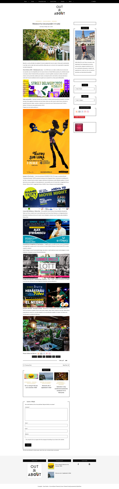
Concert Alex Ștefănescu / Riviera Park (31, 211)
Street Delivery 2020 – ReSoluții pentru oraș (33, 69)
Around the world (42, 1)
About (70, 1)
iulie (53, 356)
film (44, 356)
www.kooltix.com (48, 182)
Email (26, 428)
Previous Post (28, 365)
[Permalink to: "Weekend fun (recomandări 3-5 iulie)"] (46, 44)
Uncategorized (47, 21)
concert (39, 356)
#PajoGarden (53, 308)
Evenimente (39, 21)
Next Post (65, 365)
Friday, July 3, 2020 (49, 26)
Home (25, 1)
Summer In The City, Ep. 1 (28, 176)
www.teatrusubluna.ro (33, 107)
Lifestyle (62, 1)
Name (26, 423)
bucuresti (34, 356)
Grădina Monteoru (52, 246)
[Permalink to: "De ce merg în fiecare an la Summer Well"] (31, 376)
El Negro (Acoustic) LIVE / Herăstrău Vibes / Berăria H (35, 279)
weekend (54, 21)
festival (34, 382)
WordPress (78, 486)
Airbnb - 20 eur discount (80, 116)
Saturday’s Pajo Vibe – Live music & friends (32, 308)
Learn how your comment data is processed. (49, 450)
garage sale (48, 356)
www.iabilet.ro (32, 182)
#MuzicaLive (45, 308)
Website (27, 434)
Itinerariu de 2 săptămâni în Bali (63, 473)
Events (32, 1)
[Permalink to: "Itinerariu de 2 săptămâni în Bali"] (46, 376)
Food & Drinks (53, 1)
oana (42, 26)
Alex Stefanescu (54, 213)
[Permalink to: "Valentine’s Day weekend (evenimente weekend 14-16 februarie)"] (61, 376)
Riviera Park (25, 217)
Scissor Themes (63, 486)
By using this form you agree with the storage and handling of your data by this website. (45, 439)
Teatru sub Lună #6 (27, 99)
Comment (27, 407)
